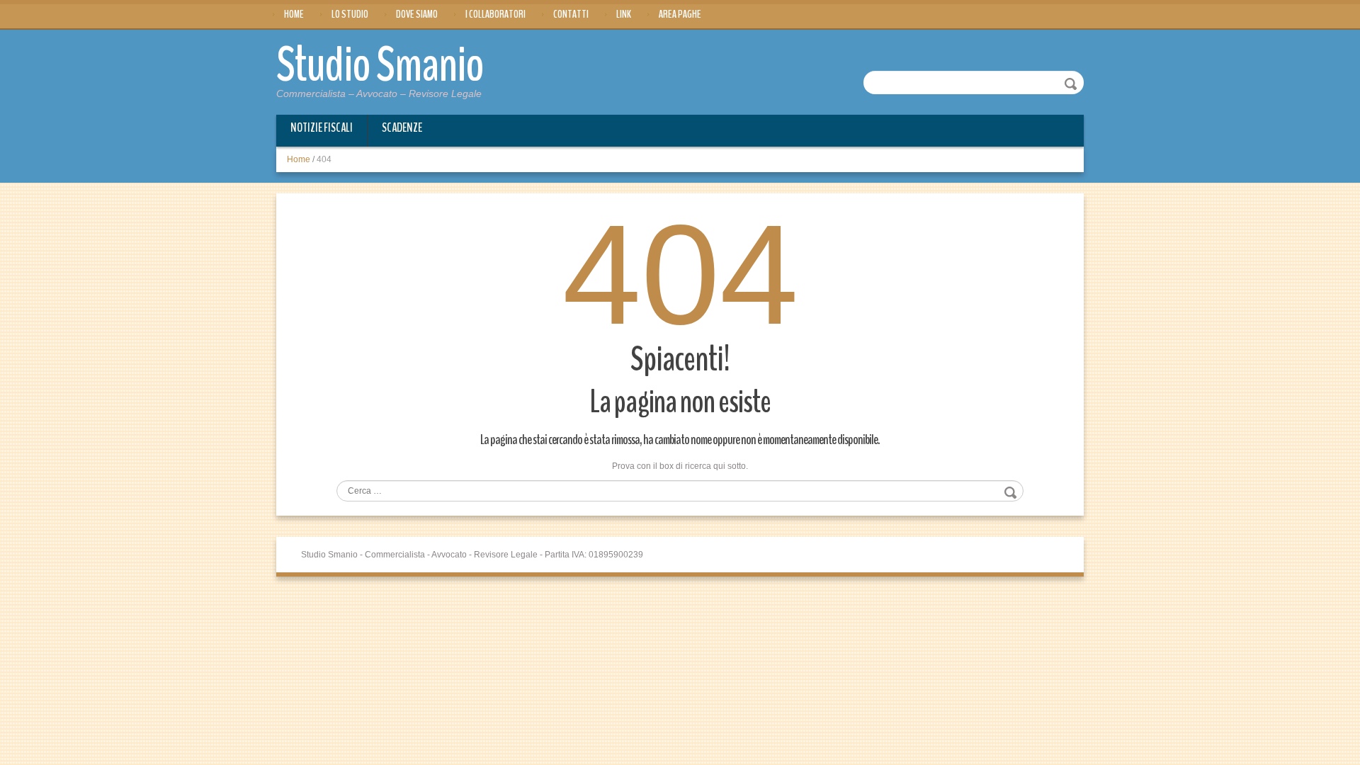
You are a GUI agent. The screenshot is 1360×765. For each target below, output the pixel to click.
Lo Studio (350, 14)
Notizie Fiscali (321, 127)
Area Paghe (680, 14)
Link (623, 14)
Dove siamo (417, 14)
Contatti (571, 14)
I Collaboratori (495, 14)
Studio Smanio (380, 65)
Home (294, 14)
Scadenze (402, 127)
